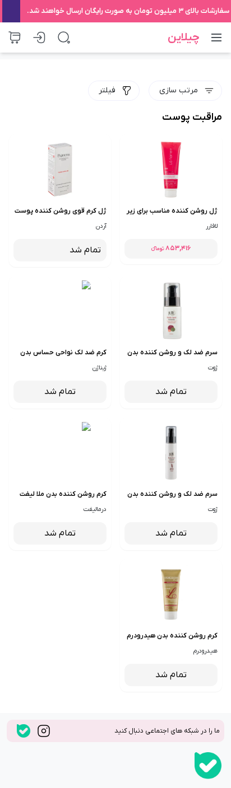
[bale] (208, 766)
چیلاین (184, 37)
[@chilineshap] (23, 731)
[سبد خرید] (14, 37)
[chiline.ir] (44, 731)
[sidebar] (216, 37)
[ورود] (39, 37)
